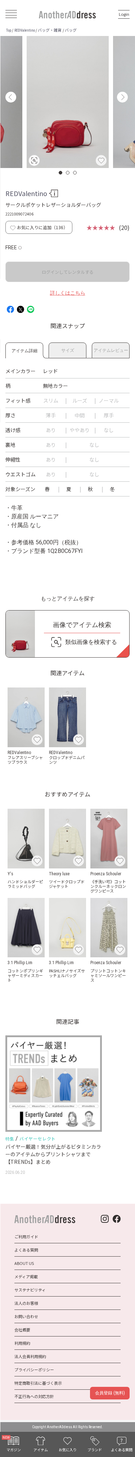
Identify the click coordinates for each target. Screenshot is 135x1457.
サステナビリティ (30, 1289)
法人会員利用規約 (30, 1356)
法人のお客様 (26, 1303)
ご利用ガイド (26, 1236)
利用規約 (22, 1342)
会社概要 (22, 1329)
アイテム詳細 (24, 349)
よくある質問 (26, 1249)
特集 (9, 1138)
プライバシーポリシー (34, 1369)
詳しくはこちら (67, 293)
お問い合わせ (26, 1316)
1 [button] (61, 172)
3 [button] (75, 172)
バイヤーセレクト (37, 1138)
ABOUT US (24, 1263)
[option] (68, 102)
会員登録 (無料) (110, 1392)
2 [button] (68, 172)
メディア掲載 (26, 1276)
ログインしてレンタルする (68, 272)
